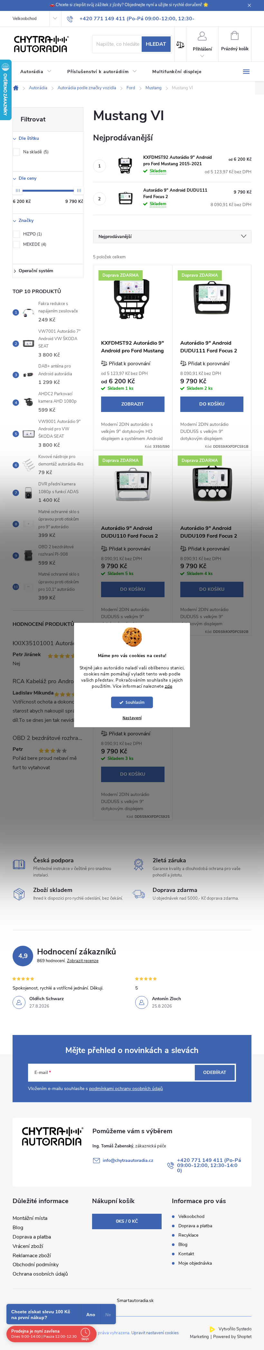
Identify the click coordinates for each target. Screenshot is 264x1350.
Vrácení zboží (28, 1246)
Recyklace (188, 1235)
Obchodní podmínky (36, 1264)
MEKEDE (34, 244)
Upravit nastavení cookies (155, 1333)
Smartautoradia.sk (135, 1300)
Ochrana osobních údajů (40, 1274)
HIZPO (32, 234)
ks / (127, 1221)
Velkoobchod (25, 19)
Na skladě (35, 152)
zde (169, 686)
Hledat (156, 44)
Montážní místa (30, 1218)
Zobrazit (132, 404)
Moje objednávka (195, 1263)
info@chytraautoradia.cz (128, 1160)
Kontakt (186, 1254)
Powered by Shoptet (232, 1337)
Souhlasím (135, 702)
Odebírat (214, 1072)
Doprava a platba (32, 1236)
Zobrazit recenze (83, 961)
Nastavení (132, 718)
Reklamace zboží (32, 1255)
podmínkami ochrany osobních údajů (126, 1089)
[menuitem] (36, 72)
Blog (18, 1227)
